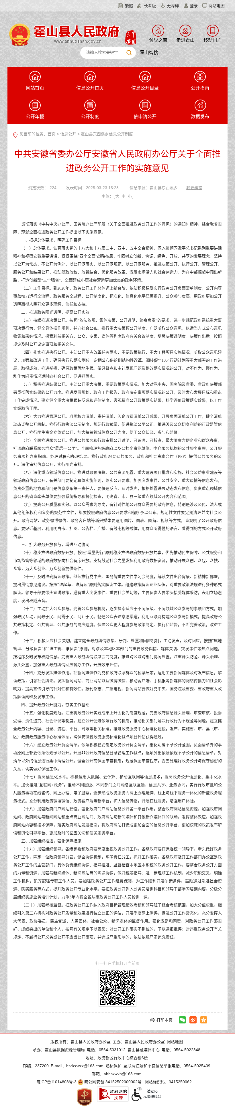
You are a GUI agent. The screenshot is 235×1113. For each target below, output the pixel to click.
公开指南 (200, 88)
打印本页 (164, 1020)
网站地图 (217, 5)
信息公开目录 (145, 88)
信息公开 (68, 134)
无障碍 (173, 5)
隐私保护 (113, 1066)
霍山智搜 (149, 52)
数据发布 (200, 116)
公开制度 (90, 116)
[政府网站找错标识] (113, 1094)
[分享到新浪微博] (193, 1019)
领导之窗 (158, 40)
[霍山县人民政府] (71, 34)
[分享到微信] (182, 1019)
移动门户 (212, 40)
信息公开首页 (90, 88)
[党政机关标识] (84, 1097)
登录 (194, 5)
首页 (52, 134)
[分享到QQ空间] (203, 1019)
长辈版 (150, 5)
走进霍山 (185, 40)
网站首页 (35, 88)
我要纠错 (194, 187)
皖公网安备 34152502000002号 (113, 1082)
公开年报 (35, 116)
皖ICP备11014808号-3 (56, 1082)
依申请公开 (145, 116)
